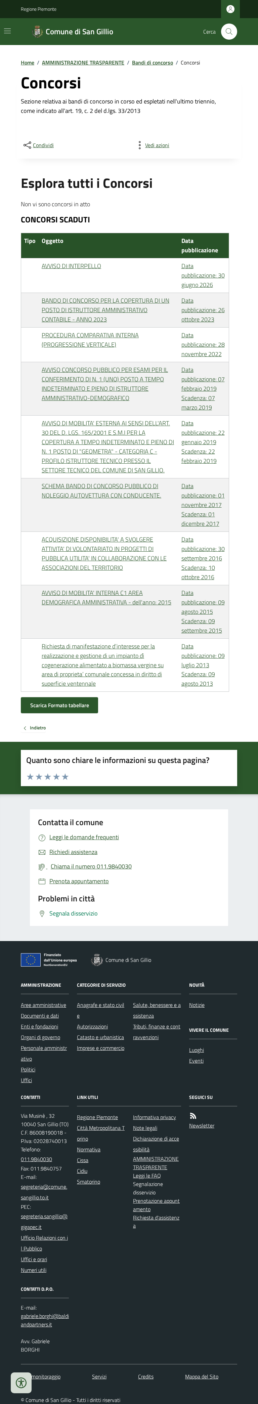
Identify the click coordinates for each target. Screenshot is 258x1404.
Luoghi (196, 1050)
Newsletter (201, 1125)
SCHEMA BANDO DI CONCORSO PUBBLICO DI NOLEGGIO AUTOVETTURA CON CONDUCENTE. (101, 490)
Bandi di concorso (152, 62)
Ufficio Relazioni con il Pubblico (44, 1243)
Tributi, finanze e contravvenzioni (156, 1031)
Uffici (26, 1080)
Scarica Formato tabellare (59, 705)
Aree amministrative (43, 1005)
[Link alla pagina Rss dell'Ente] (193, 1116)
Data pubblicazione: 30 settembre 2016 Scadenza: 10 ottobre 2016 (203, 558)
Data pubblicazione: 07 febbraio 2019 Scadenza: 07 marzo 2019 (203, 388)
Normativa (88, 1149)
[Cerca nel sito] (226, 32)
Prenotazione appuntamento (156, 1205)
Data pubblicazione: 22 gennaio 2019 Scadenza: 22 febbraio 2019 (203, 442)
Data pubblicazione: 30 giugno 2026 (203, 275)
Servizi (99, 1376)
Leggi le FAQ (147, 1176)
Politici (28, 1069)
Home (27, 62)
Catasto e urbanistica (100, 1037)
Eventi (196, 1061)
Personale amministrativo (44, 1053)
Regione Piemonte (38, 8)
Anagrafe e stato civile (100, 1010)
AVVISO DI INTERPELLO (71, 265)
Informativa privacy (154, 1117)
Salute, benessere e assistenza (157, 1010)
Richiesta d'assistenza (156, 1222)
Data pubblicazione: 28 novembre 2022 (203, 344)
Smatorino (88, 1182)
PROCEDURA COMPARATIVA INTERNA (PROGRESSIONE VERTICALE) (90, 340)
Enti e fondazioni (39, 1026)
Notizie (197, 1005)
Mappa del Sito (201, 1376)
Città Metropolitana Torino (101, 1133)
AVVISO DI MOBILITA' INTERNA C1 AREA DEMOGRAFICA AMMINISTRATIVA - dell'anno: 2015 (106, 597)
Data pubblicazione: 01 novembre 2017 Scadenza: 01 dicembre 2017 (203, 504)
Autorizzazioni (92, 1026)
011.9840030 (36, 1159)
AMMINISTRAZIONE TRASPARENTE (83, 62)
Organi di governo (40, 1037)
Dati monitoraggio (40, 1376)
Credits (146, 1376)
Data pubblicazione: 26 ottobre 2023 (203, 310)
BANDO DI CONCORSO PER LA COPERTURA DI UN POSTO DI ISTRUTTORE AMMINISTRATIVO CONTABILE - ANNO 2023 (105, 310)
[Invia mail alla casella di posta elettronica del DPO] (45, 1320)
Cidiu (82, 1171)
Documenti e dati (40, 1016)
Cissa (82, 1160)
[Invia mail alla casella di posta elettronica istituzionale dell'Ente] (45, 1192)
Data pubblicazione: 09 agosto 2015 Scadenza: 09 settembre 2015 (203, 611)
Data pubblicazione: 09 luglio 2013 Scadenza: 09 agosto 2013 (203, 665)
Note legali (145, 1128)
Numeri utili (33, 1270)
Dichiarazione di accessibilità (156, 1144)
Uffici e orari (34, 1259)
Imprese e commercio (100, 1048)
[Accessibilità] (21, 1382)
